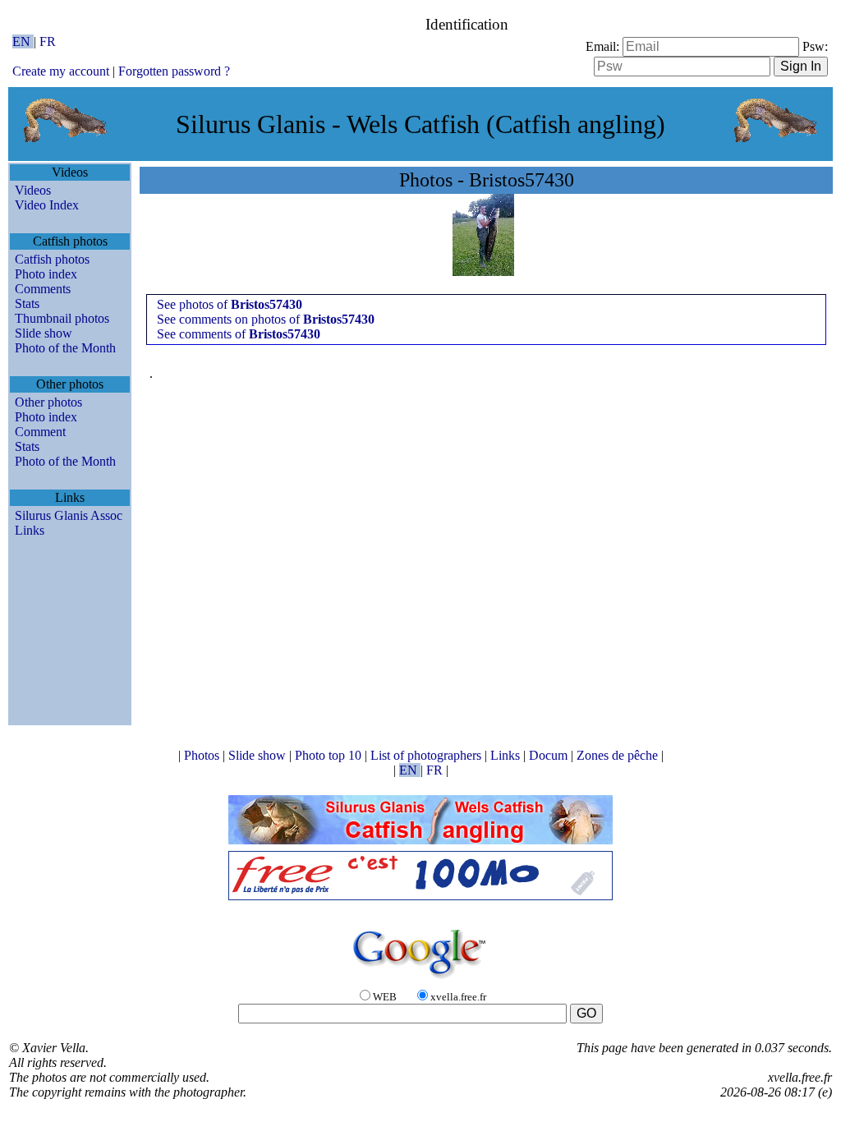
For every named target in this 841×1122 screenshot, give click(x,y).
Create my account (60, 71)
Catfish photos (52, 259)
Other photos (48, 402)
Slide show (43, 333)
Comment (40, 432)
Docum (550, 755)
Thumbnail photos (62, 318)
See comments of (238, 334)
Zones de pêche (619, 755)
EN (23, 41)
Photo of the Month (65, 348)
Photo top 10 (330, 755)
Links (29, 530)
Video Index (47, 205)
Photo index (46, 274)
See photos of (229, 304)
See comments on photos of (266, 319)
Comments (43, 289)
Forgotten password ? (174, 71)
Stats (27, 303)
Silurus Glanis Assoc (68, 515)
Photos (203, 755)
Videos (33, 190)
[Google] (420, 979)
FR (47, 41)
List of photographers (427, 755)
